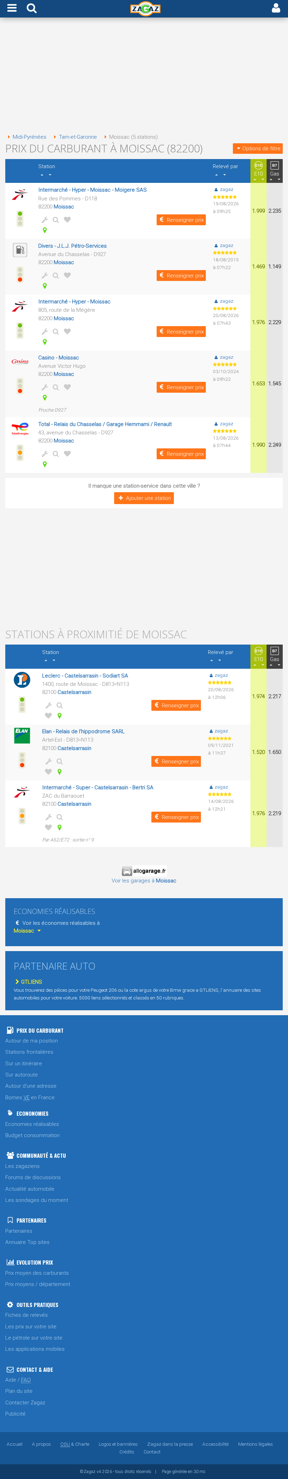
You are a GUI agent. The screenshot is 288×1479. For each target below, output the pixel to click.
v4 (99, 1471)
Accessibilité (215, 1444)
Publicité (15, 1414)
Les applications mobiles (35, 1349)
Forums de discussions (33, 1177)
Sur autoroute (21, 1075)
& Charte (74, 1444)
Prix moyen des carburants (37, 1273)
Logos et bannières (118, 1444)
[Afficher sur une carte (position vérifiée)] (43, 230)
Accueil (14, 1444)
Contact (152, 1451)
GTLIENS (31, 982)
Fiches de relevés (26, 1315)
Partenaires (18, 1231)
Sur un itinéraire (23, 1063)
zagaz (226, 189)
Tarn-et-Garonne (78, 137)
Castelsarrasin (74, 692)
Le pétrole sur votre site (34, 1338)
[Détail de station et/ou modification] (54, 219)
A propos (41, 1444)
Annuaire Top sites (27, 1242)
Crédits (126, 1451)
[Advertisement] (144, 76)
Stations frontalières (29, 1052)
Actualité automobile (29, 1189)
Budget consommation (32, 1135)
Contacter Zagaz (25, 1402)
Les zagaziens (22, 1166)
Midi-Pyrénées (29, 137)
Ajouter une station (148, 498)
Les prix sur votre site (31, 1326)
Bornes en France (30, 1097)
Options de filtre (261, 148)
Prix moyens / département (37, 1284)
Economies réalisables (32, 1124)
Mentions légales (255, 1444)
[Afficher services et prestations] (43, 219)
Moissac (64, 207)
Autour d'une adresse (31, 1086)
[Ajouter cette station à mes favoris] (66, 219)
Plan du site (19, 1391)
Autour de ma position (31, 1041)
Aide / (18, 1380)
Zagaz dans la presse (170, 1444)
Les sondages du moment (36, 1200)
